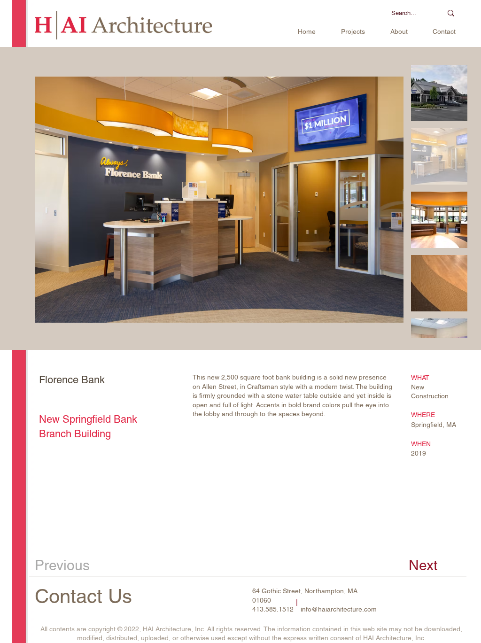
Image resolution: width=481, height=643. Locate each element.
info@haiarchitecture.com (339, 609)
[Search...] (451, 13)
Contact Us (83, 596)
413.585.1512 (273, 609)
